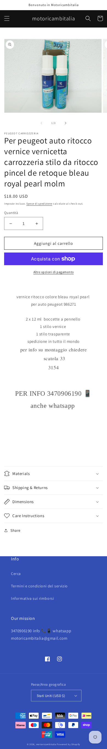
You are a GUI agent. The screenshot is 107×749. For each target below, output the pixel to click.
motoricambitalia (46, 744)
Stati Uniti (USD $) (51, 695)
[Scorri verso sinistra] (41, 123)
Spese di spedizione (39, 203)
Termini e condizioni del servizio (39, 586)
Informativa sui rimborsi (32, 598)
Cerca (16, 573)
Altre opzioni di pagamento (53, 272)
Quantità (11, 212)
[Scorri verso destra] (66, 123)
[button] (7, 18)
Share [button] (15, 530)
